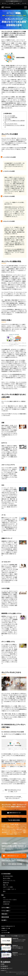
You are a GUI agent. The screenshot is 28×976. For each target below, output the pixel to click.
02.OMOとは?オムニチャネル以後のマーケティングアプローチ (13, 797)
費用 (4, 891)
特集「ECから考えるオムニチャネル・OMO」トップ (13, 790)
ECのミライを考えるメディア (7, 926)
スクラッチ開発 (5, 907)
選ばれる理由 (6, 878)
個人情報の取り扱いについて (6, 968)
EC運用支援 (6, 904)
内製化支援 (4, 914)
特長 (4, 897)
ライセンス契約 (5, 910)
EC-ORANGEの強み (6, 873)
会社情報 (2, 964)
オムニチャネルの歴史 (10, 116)
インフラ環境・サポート (9, 889)
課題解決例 (6, 883)
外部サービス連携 (8, 887)
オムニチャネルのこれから (11, 123)
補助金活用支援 (5, 917)
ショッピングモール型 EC (10, 900)
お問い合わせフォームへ (15, 812)
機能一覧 (5, 885)
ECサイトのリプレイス (9, 880)
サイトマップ (4, 930)
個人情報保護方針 (4, 966)
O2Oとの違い (8, 119)
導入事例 (3, 920)
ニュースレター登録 (5, 932)
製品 (2, 895)
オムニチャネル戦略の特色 (11, 117)
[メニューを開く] (25, 7)
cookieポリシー (4, 970)
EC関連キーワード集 (5, 928)
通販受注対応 (6, 902)
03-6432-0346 (15, 820)
